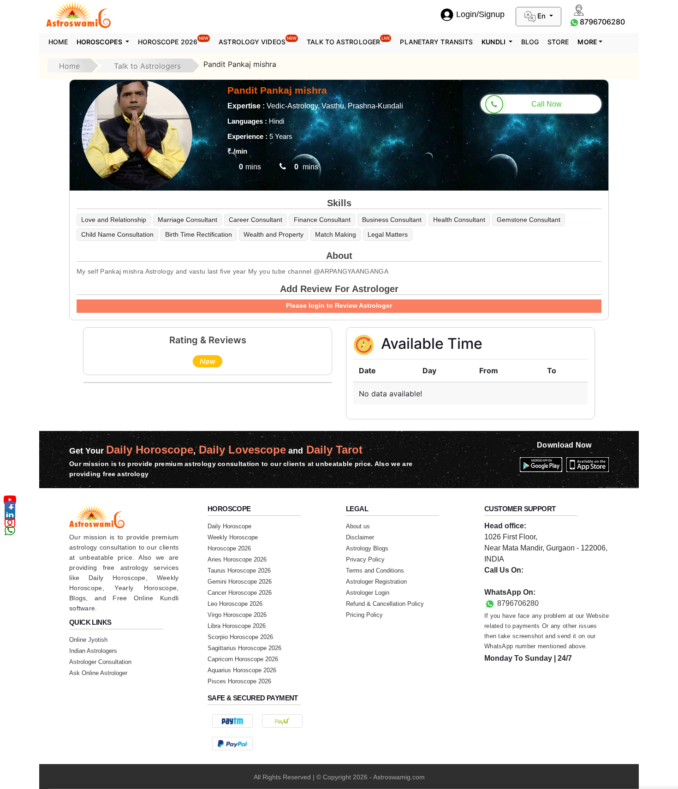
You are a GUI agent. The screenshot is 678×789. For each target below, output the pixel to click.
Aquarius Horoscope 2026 (242, 670)
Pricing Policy (364, 614)
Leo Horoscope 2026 (235, 603)
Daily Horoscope (229, 526)
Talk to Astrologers (147, 66)
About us (358, 526)
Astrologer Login (367, 592)
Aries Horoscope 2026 (237, 559)
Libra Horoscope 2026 (237, 625)
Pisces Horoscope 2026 (239, 681)
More (587, 42)
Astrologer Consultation (100, 661)
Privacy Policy (365, 559)
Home (58, 42)
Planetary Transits (436, 42)
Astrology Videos (258, 41)
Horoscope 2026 (173, 41)
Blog (530, 42)
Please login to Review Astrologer (339, 305)
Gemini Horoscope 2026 (240, 581)
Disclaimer (360, 537)
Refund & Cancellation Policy (385, 603)
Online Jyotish (88, 639)
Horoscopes (100, 42)
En (541, 16)
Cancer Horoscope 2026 (240, 592)
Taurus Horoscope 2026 (239, 570)
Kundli (494, 42)
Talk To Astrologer (348, 41)
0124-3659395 (508, 581)
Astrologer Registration (376, 581)
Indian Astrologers (93, 650)
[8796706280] (574, 21)
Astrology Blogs (367, 548)
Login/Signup (480, 14)
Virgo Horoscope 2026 (237, 614)
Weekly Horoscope (233, 537)
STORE (558, 42)
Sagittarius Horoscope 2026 (244, 648)
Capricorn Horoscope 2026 (243, 659)
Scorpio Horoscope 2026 (240, 637)
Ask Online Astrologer (98, 672)
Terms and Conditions (375, 570)
